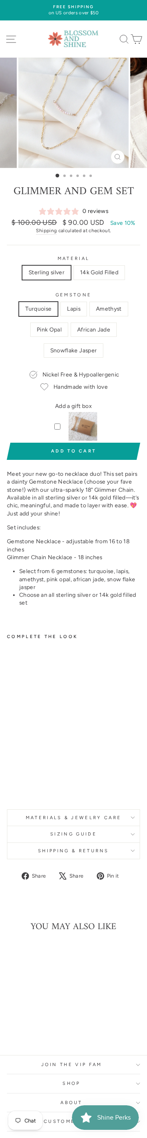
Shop (71, 1083)
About (71, 1102)
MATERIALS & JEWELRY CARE (74, 817)
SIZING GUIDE (73, 834)
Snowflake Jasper (73, 350)
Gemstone (74, 295)
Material (74, 258)
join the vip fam (71, 1064)
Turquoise (38, 308)
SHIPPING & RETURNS (73, 851)
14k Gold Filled (99, 272)
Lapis (73, 308)
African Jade (93, 329)
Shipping (46, 230)
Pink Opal (49, 329)
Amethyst (109, 308)
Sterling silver (47, 272)
